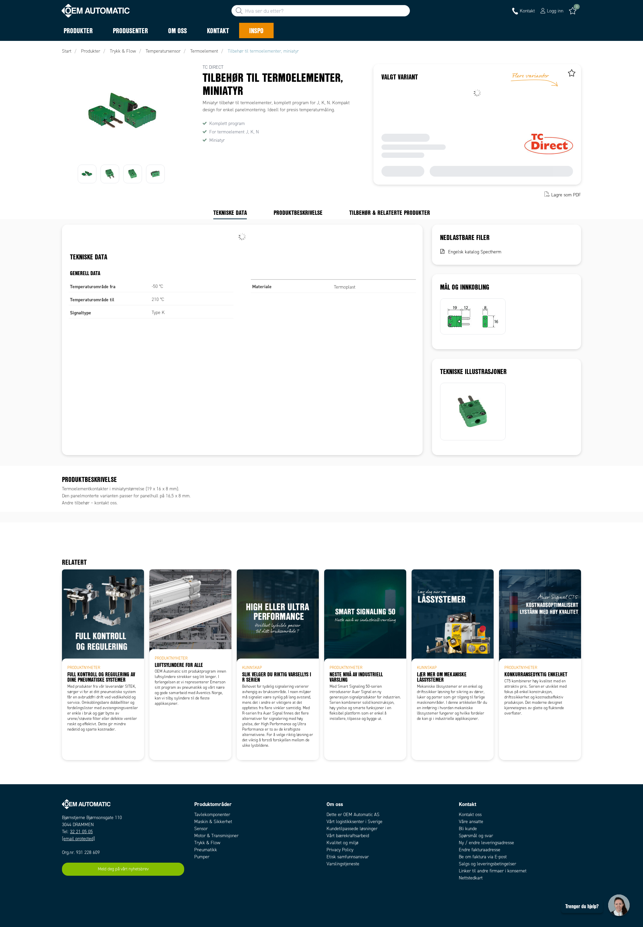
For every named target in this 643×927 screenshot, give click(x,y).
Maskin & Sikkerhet (213, 821)
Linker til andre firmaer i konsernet (492, 871)
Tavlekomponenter (212, 814)
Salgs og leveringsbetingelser (487, 864)
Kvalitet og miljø (342, 843)
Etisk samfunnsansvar (348, 857)
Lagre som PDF (566, 195)
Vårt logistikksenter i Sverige (354, 821)
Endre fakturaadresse (479, 850)
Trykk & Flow (207, 843)
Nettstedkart (471, 878)
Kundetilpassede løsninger (352, 828)
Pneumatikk (205, 850)
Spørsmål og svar (476, 836)
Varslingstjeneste (343, 864)
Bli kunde (468, 828)
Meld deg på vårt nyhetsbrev (123, 869)
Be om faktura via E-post (483, 857)
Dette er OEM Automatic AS (353, 814)
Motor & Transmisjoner (216, 836)
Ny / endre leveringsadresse (486, 843)
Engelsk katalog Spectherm (474, 252)
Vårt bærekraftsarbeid (348, 836)
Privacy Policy (340, 850)
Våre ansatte (471, 821)
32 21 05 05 (81, 832)
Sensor (201, 828)
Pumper (201, 857)
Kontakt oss (470, 814)
